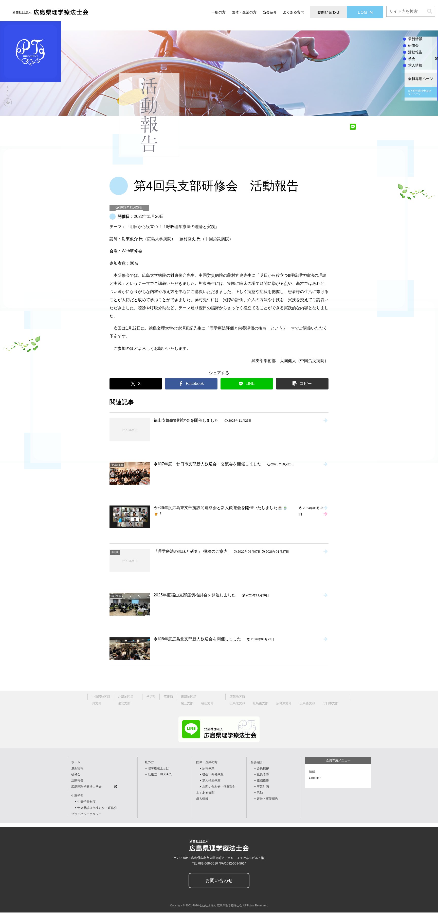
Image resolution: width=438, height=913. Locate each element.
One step (315, 778)
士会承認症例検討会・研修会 (97, 808)
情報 (312, 772)
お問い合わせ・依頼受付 (219, 786)
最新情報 (77, 768)
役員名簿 (263, 774)
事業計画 (263, 786)
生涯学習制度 (86, 802)
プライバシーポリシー (86, 814)
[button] (429, 11)
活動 (260, 792)
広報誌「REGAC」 (161, 774)
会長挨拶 (263, 768)
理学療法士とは (158, 768)
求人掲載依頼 (211, 780)
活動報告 (77, 780)
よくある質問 (205, 792)
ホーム (75, 762)
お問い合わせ (219, 880)
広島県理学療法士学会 (86, 786)
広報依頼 (208, 768)
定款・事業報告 (267, 799)
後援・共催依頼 (213, 774)
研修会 (75, 774)
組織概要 (263, 780)
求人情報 (202, 799)
